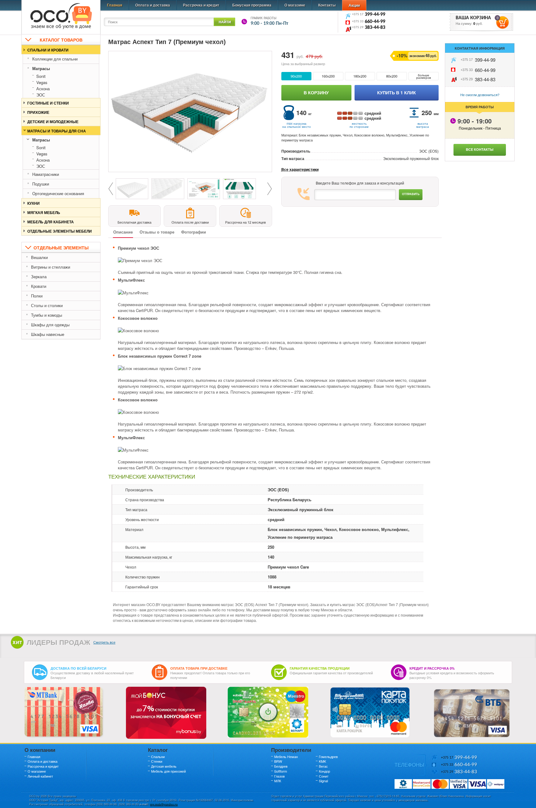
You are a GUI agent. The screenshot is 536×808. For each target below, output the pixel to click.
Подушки (40, 184)
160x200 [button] (328, 76)
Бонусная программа (251, 5)
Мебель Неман (286, 756)
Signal (323, 780)
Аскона (43, 89)
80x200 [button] (391, 76)
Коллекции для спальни (55, 59)
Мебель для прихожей (168, 771)
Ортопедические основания (58, 193)
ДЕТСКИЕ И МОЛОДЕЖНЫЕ (52, 121)
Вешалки (39, 257)
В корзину (316, 92)
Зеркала (39, 276)
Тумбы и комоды (46, 315)
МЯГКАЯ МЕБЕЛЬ (43, 212)
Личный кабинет (40, 776)
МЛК (277, 780)
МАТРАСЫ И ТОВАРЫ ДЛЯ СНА (56, 131)
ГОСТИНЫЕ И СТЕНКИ (48, 103)
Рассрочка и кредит (201, 5)
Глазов (279, 776)
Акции (354, 5)
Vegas (41, 82)
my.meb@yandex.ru (163, 804)
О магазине (294, 5)
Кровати (38, 286)
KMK (322, 761)
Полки (36, 296)
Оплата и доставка (152, 5)
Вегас (323, 766)
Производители (291, 749)
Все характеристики (300, 169)
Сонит (323, 776)
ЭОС (40, 95)
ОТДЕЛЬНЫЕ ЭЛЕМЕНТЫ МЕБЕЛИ (59, 231)
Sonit (41, 76)
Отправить (410, 194)
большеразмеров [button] (423, 76)
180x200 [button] (359, 76)
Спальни (158, 756)
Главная (114, 5)
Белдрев (281, 766)
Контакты (327, 5)
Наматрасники (45, 174)
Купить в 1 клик (396, 92)
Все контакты (480, 149)
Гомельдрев (328, 756)
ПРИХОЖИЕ (38, 112)
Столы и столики (47, 305)
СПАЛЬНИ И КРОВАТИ (48, 50)
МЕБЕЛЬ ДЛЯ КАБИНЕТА (50, 222)
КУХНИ (33, 203)
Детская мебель (163, 766)
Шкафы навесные (47, 334)
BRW (278, 761)
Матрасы (41, 68)
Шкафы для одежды (50, 325)
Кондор (324, 771)
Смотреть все (104, 642)
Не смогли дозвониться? (479, 94)
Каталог (158, 749)
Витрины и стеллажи (50, 267)
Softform (280, 771)
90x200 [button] (296, 76)
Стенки (156, 761)
